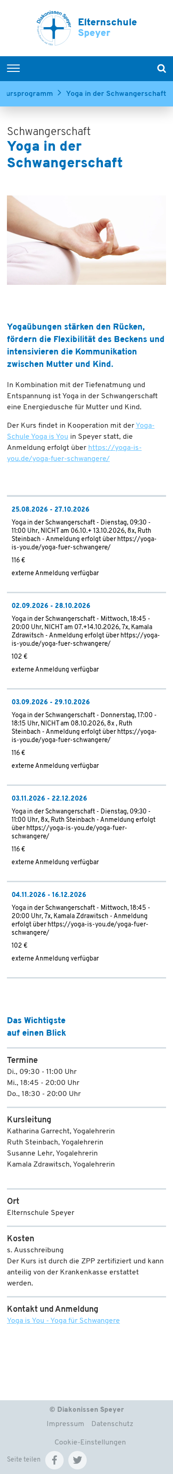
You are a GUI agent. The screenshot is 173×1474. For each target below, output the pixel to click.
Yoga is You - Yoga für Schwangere (63, 1321)
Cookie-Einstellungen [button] (90, 1442)
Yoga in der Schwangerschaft (116, 94)
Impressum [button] (65, 1424)
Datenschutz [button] (112, 1424)
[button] (54, 1460)
